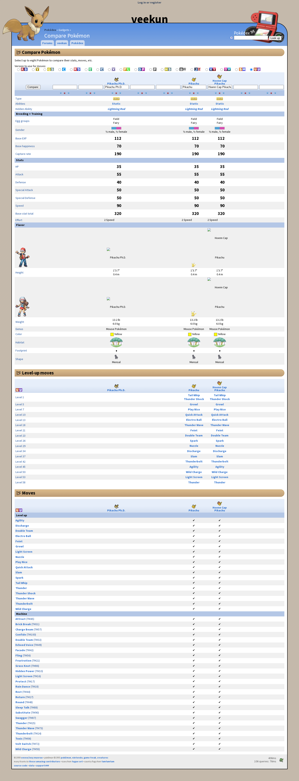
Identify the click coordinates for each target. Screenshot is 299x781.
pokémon (66, 757)
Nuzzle (194, 446)
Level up (21, 515)
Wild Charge (194, 472)
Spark (194, 441)
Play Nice (194, 409)
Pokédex (50, 30)
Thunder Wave (193, 425)
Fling (18, 655)
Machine (21, 614)
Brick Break (23, 624)
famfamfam (107, 761)
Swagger (21, 718)
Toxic (19, 738)
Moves (28, 493)
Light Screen (194, 477)
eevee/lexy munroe (32, 757)
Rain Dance (22, 686)
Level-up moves (38, 373)
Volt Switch (23, 744)
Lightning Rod (116, 109)
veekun (149, 19)
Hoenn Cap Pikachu (220, 82)
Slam (194, 456)
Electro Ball (194, 420)
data (31, 765)
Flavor (20, 225)
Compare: (33, 87)
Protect (20, 681)
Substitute (22, 712)
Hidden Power (24, 671)
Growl (194, 404)
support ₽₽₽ (42, 765)
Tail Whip (194, 395)
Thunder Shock (194, 399)
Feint (194, 430)
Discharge (194, 451)
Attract (20, 619)
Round (19, 702)
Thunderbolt (194, 461)
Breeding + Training (29, 114)
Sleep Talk (22, 707)
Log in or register (149, 2)
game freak (90, 757)
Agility (194, 467)
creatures (102, 757)
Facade (20, 650)
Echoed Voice (24, 645)
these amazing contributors (44, 761)
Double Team (194, 435)
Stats (20, 160)
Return (20, 697)
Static (116, 103)
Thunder (194, 482)
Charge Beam (24, 629)
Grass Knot (23, 666)
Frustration (23, 660)
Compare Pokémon (41, 52)
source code (20, 765)
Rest (18, 692)
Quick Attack (194, 415)
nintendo (77, 757)
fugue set (77, 761)
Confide (20, 634)
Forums (47, 43)
